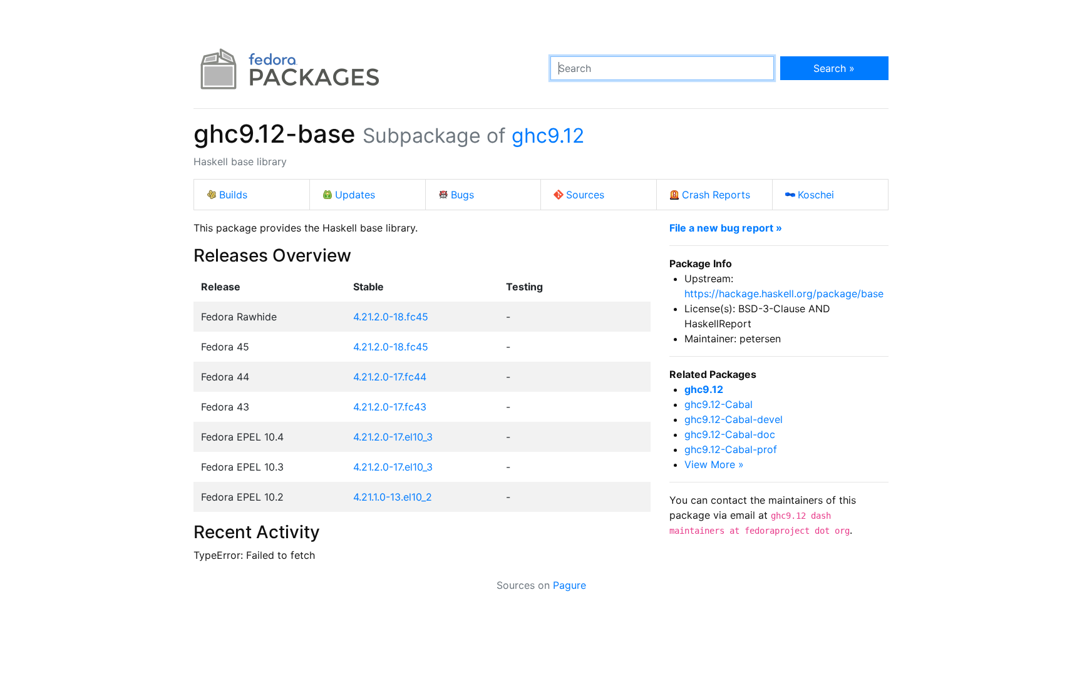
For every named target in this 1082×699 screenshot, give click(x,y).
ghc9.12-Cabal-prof (730, 449)
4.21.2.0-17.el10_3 (393, 437)
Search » (834, 68)
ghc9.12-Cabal (718, 404)
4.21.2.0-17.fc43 (389, 407)
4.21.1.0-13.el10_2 (392, 497)
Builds (233, 194)
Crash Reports (716, 194)
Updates (355, 194)
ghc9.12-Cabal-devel (733, 419)
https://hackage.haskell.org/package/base (784, 293)
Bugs (462, 194)
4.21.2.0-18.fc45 (390, 316)
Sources (585, 194)
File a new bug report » (725, 228)
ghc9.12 (548, 135)
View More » (714, 464)
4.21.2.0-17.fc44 (389, 376)
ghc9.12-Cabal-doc (729, 434)
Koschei (816, 194)
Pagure (569, 585)
